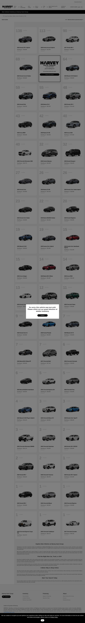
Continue (42, 315)
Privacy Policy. (54, 617)
